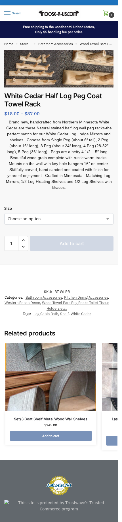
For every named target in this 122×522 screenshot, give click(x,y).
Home (8, 44)
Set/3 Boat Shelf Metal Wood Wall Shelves (50, 419)
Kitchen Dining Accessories (86, 297)
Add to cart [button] (50, 436)
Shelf (64, 313)
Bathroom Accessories (55, 44)
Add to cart (72, 243)
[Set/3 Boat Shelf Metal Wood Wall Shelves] (50, 377)
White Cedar (81, 313)
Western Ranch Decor (22, 302)
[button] (106, 13)
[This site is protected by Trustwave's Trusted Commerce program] (58, 506)
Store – (25, 44)
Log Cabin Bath (45, 313)
